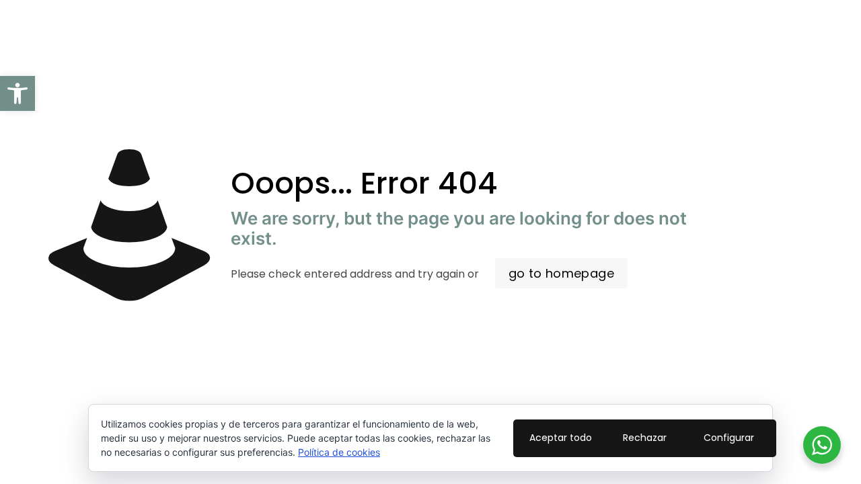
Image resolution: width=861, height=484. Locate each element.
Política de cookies (339, 452)
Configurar (729, 437)
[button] (17, 93)
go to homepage (561, 273)
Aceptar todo (560, 437)
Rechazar (645, 437)
